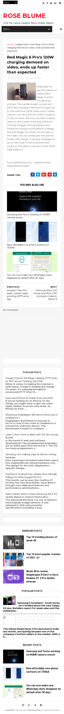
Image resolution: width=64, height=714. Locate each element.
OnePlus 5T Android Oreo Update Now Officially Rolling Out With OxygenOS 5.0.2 (31, 476)
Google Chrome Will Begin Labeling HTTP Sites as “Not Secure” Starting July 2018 (31, 380)
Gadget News (22, 44)
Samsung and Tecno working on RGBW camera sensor (28, 216)
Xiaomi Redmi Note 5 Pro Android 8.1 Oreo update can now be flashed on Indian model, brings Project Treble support (37, 622)
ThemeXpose (20, 710)
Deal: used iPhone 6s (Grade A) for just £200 (29, 398)
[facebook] (47, 3)
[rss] (43, 3)
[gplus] (55, 3)
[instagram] (60, 3)
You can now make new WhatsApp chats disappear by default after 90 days (29, 276)
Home (10, 44)
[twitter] (51, 3)
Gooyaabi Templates (50, 710)
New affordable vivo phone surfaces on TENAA (28, 246)
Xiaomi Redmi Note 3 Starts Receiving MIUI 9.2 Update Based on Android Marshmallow (31, 496)
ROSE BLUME (24, 15)
